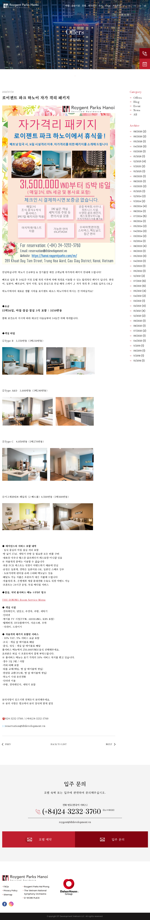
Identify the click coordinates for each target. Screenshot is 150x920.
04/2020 (139, 340)
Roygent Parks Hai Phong (36, 886)
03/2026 (139, 151)
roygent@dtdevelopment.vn (75, 822)
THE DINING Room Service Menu (24, 599)
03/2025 (139, 186)
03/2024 (139, 236)
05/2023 (139, 256)
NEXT (109, 744)
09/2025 (139, 176)
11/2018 (138, 355)
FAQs (6, 886)
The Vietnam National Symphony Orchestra (35, 892)
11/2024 (139, 201)
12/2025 (139, 161)
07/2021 (139, 280)
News (136, 110)
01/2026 (139, 156)
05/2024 (140, 226)
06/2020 (139, 335)
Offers (137, 98)
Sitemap (8, 894)
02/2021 (139, 305)
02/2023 (139, 266)
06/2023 (139, 251)
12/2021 (139, 276)
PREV (8, 744)
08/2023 (140, 246)
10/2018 (139, 360)
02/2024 (139, 241)
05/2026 (139, 141)
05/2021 (139, 290)
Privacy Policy (10, 890)
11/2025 (139, 166)
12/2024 (139, 196)
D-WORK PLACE (32, 897)
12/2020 (139, 315)
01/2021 (139, 310)
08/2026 (139, 131)
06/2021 (139, 285)
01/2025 (139, 191)
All (135, 114)
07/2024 (140, 216)
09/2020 (139, 320)
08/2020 (139, 325)
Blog (136, 102)
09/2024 (140, 206)
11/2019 (138, 345)
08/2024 (139, 211)
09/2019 (139, 350)
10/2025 (139, 171)
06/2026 (139, 136)
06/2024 (139, 221)
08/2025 (139, 181)
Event (136, 106)
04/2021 (139, 295)
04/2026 (139, 146)
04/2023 (139, 261)
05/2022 (139, 271)
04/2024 (140, 231)
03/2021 (139, 300)
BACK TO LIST (59, 744)
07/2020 (139, 330)
